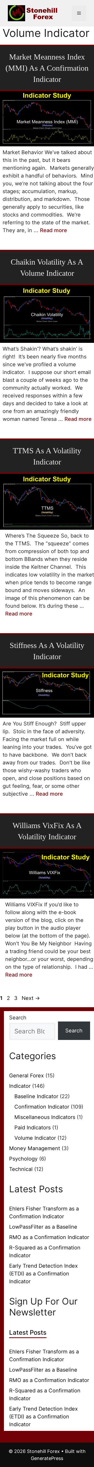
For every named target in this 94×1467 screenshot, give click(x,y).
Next (31, 998)
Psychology (23, 1159)
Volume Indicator (35, 1138)
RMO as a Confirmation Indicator (49, 1237)
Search (17, 1017)
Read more (53, 230)
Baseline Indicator (36, 1096)
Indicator (20, 1086)
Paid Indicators (32, 1127)
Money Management (34, 1148)
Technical (21, 1169)
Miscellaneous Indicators (44, 1117)
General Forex (26, 1075)
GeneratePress (47, 1458)
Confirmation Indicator (41, 1107)
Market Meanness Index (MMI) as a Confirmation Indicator (47, 68)
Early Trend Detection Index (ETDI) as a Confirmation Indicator (43, 1274)
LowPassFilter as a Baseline (43, 1227)
